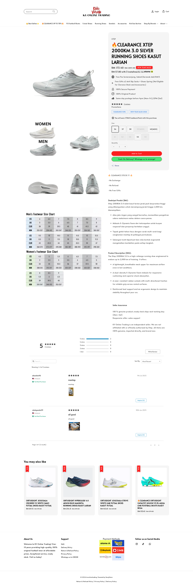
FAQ (62, 544)
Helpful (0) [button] (141, 400)
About (162, 24)
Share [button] (117, 166)
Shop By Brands (150, 24)
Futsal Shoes (87, 23)
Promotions (116, 107)
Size (113, 123)
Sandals (112, 23)
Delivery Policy (66, 547)
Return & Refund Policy (70, 551)
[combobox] (151, 361)
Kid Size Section (135, 23)
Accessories (122, 23)
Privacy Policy (66, 554)
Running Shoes (100, 23)
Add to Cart (137, 153)
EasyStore (109, 577)
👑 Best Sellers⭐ (32, 23)
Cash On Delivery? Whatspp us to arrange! (136, 159)
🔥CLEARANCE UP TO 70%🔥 (53, 23)
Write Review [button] (152, 352)
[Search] (53, 11)
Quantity (115, 143)
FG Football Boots (73, 23)
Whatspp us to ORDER (69, 557)
